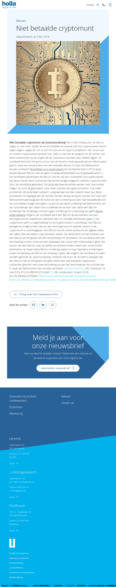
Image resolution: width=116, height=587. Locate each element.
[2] (93, 218)
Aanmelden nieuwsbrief (55, 368)
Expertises (15, 407)
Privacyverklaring (16, 563)
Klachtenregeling (16, 577)
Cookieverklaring (16, 568)
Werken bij (16, 413)
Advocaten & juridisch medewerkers (22, 398)
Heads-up (67, 403)
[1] (101, 173)
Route (12, 463)
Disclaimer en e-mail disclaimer (21, 572)
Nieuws (65, 396)
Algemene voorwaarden (19, 558)
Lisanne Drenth (73, 268)
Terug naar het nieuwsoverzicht (38, 294)
